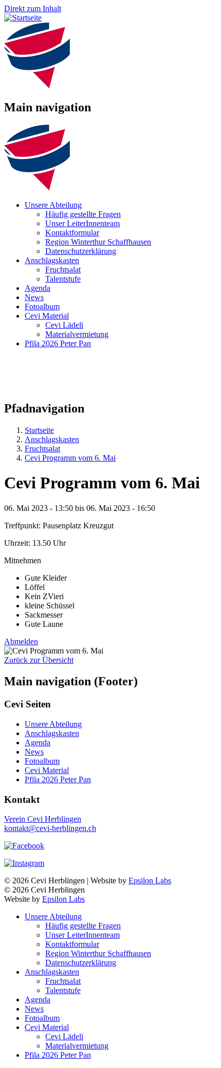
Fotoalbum (42, 306)
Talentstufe (63, 278)
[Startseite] (23, 17)
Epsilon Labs (149, 880)
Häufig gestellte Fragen (83, 214)
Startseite (39, 430)
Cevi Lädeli (64, 325)
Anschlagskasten (52, 260)
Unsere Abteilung (53, 205)
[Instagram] (24, 863)
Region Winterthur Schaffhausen (98, 242)
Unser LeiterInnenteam (82, 223)
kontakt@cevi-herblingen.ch (50, 828)
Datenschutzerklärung (80, 251)
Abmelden (21, 641)
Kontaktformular (72, 232)
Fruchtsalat (63, 269)
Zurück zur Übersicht (38, 660)
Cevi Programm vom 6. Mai (70, 457)
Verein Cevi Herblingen (42, 819)
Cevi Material (47, 315)
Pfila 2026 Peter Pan (58, 343)
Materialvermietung (76, 334)
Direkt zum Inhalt (32, 8)
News (34, 297)
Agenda (37, 288)
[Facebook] (24, 845)
